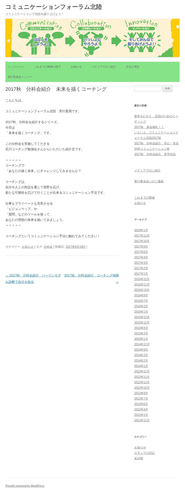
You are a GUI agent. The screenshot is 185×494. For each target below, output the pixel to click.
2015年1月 (141, 339)
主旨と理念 (132, 66)
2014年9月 (141, 349)
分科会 (48, 246)
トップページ (16, 66)
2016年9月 (141, 295)
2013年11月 (142, 377)
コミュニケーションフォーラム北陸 (53, 6)
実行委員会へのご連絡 (149, 181)
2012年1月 (141, 415)
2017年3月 (141, 263)
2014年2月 (141, 360)
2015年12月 (142, 317)
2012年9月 (141, 393)
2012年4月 (141, 409)
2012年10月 (142, 387)
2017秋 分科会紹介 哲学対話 (155, 154)
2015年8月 (141, 328)
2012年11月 (142, 382)
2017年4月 (141, 257)
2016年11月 (142, 284)
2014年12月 (142, 344)
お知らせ (76, 66)
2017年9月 (141, 246)
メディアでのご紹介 (104, 66)
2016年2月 (141, 306)
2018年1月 (141, 230)
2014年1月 (141, 366)
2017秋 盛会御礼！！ (149, 127)
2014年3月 (141, 355)
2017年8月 (141, 252)
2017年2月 (141, 268)
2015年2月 (141, 333)
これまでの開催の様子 (47, 66)
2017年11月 (142, 235)
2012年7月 (141, 398)
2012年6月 (141, 404)
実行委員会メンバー (20, 77)
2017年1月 (141, 273)
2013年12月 (142, 371)
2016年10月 (142, 290)
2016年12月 (142, 279)
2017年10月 (142, 241)
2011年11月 (142, 420)
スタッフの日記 (144, 453)
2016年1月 (141, 311)
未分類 (138, 458)
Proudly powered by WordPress (24, 485)
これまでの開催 (144, 197)
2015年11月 (142, 322)
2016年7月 (141, 301)
